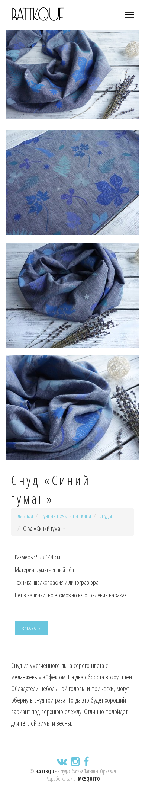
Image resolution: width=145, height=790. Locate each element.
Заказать (31, 628)
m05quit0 (88, 778)
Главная (24, 515)
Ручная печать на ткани (66, 515)
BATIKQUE (46, 771)
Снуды (105, 515)
